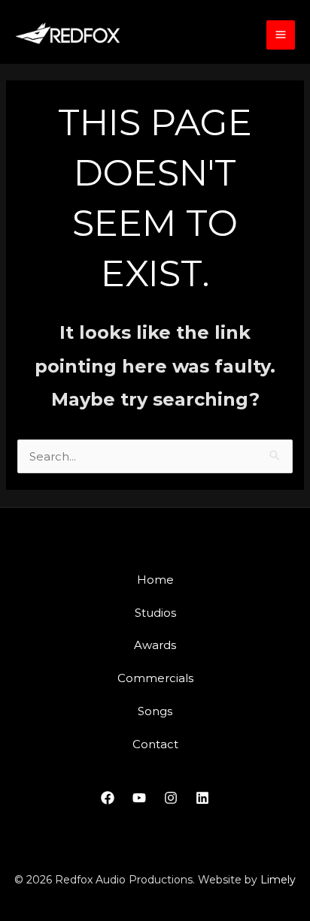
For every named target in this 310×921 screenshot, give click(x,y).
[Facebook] (107, 798)
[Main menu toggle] (281, 35)
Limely (278, 879)
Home (155, 579)
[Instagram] (171, 798)
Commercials (155, 678)
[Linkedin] (202, 798)
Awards (155, 645)
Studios (155, 612)
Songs (155, 711)
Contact (155, 744)
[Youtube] (139, 798)
